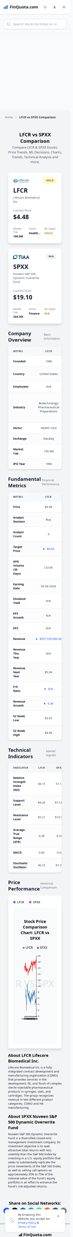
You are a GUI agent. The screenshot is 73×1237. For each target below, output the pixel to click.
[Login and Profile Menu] (54, 7)
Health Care (37, 233)
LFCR (20, 190)
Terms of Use (27, 1227)
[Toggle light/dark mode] (45, 7)
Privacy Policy (27, 1223)
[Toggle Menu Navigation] (64, 7)
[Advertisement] (36, 72)
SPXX (20, 267)
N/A (47, 313)
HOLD (48, 233)
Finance (34, 313)
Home (9, 117)
